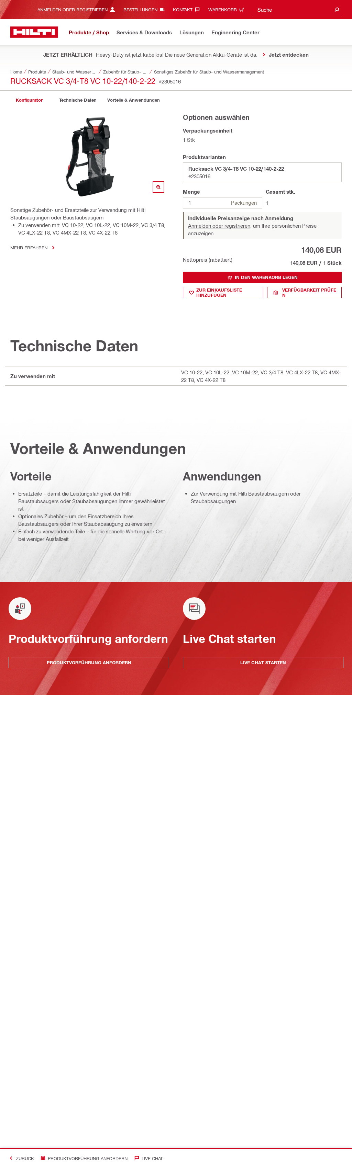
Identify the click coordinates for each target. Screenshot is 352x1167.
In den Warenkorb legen (266, 277)
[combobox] (297, 9)
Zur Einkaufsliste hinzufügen (219, 292)
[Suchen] (337, 9)
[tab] (29, 100)
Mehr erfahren (28, 247)
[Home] (34, 32)
